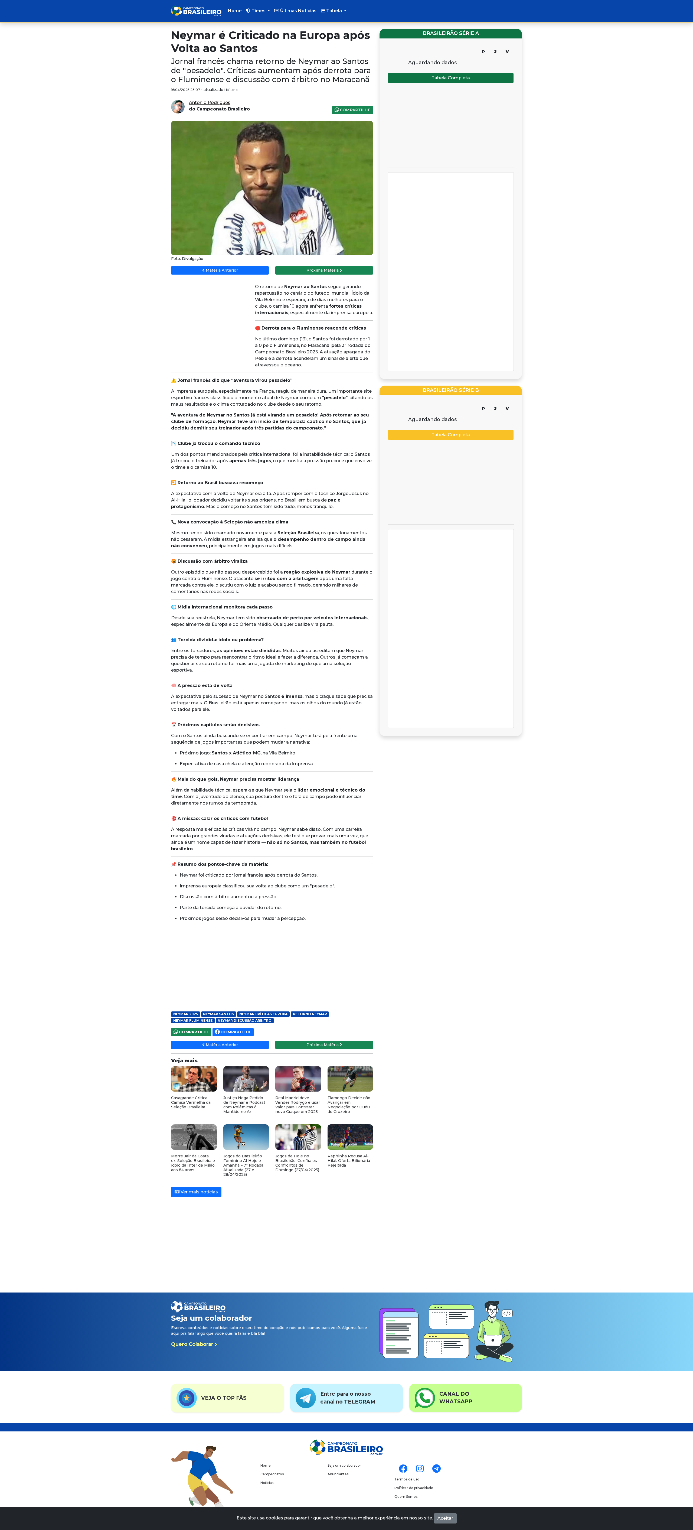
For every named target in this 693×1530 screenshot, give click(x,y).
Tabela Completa (451, 77)
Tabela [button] (334, 10)
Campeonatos (272, 1474)
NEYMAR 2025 (185, 1014)
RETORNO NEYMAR (310, 1014)
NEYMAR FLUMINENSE (193, 1020)
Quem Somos (405, 1497)
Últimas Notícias (297, 10)
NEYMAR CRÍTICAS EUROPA (263, 1014)
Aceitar (445, 1518)
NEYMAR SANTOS (218, 1014)
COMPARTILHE (355, 110)
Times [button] (258, 10)
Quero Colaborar (193, 1344)
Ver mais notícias (198, 1191)
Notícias (266, 1483)
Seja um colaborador (344, 1465)
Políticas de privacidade (413, 1488)
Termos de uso (406, 1479)
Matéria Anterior (221, 270)
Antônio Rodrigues (209, 102)
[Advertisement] (211, 323)
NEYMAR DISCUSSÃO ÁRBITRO (245, 1020)
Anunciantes (338, 1474)
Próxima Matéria (323, 270)
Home (235, 10)
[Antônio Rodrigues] (178, 106)
